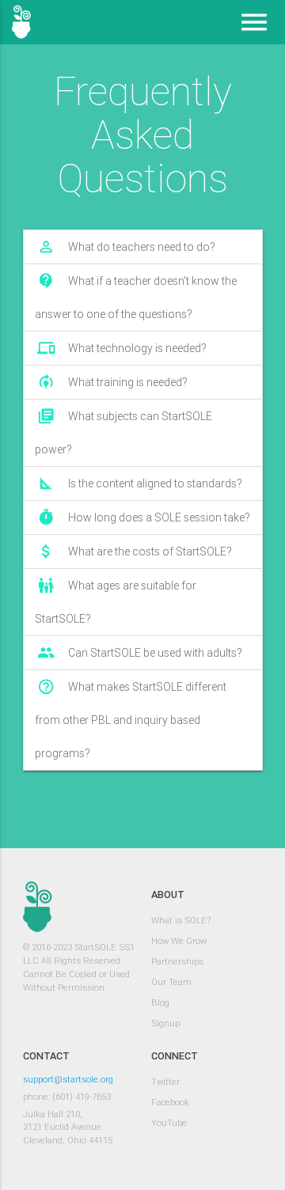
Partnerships (177, 961)
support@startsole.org (68, 1079)
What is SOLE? (181, 920)
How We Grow (179, 940)
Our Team (171, 981)
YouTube (169, 1122)
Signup (165, 1023)
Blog (160, 1002)
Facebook (170, 1102)
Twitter (165, 1081)
